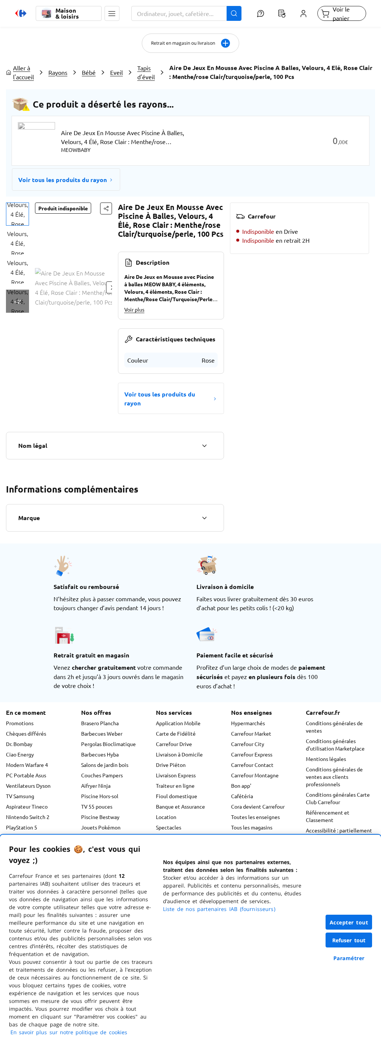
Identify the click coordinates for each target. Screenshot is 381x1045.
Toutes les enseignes (255, 816)
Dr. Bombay (19, 743)
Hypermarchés (248, 723)
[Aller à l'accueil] (21, 13)
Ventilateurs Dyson (28, 785)
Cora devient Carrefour (258, 806)
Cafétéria (242, 796)
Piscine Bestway (100, 816)
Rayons (57, 72)
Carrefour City (247, 743)
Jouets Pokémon (101, 827)
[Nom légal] (204, 445)
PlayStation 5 (21, 827)
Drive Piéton (171, 764)
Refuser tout (349, 940)
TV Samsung (20, 796)
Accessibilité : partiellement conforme (339, 834)
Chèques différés (26, 733)
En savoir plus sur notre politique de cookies (68, 1032)
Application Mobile (178, 723)
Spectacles (168, 827)
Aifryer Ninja (96, 785)
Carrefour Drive (174, 743)
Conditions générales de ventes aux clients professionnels (334, 776)
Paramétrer (349, 958)
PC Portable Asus (26, 775)
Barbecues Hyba (100, 754)
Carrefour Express (251, 754)
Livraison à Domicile (179, 754)
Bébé (89, 72)
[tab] (17, 214)
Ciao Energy (20, 754)
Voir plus (134, 309)
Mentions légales (326, 758)
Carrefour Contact (252, 764)
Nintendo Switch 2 (27, 816)
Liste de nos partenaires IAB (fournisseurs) (219, 908)
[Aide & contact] (260, 13)
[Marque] (204, 517)
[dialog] (190, 940)
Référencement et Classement (327, 816)
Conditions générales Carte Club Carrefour (338, 798)
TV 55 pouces (96, 806)
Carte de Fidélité (176, 733)
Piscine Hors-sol (99, 796)
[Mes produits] (282, 13)
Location (166, 816)
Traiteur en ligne (175, 785)
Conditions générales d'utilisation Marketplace (335, 744)
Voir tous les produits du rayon (62, 180)
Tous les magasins (251, 827)
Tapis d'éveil (146, 72)
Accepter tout (349, 922)
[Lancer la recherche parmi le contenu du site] (234, 13)
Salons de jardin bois (104, 764)
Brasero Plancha (100, 723)
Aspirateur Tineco (27, 806)
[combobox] (186, 13)
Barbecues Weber (101, 733)
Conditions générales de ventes (334, 727)
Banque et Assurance (180, 806)
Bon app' (241, 785)
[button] (112, 13)
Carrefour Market (251, 733)
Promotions (19, 723)
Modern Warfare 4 (27, 764)
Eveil (116, 72)
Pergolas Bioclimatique (108, 743)
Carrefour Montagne (255, 775)
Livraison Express (176, 775)
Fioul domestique (176, 796)
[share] (106, 208)
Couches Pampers (102, 775)
